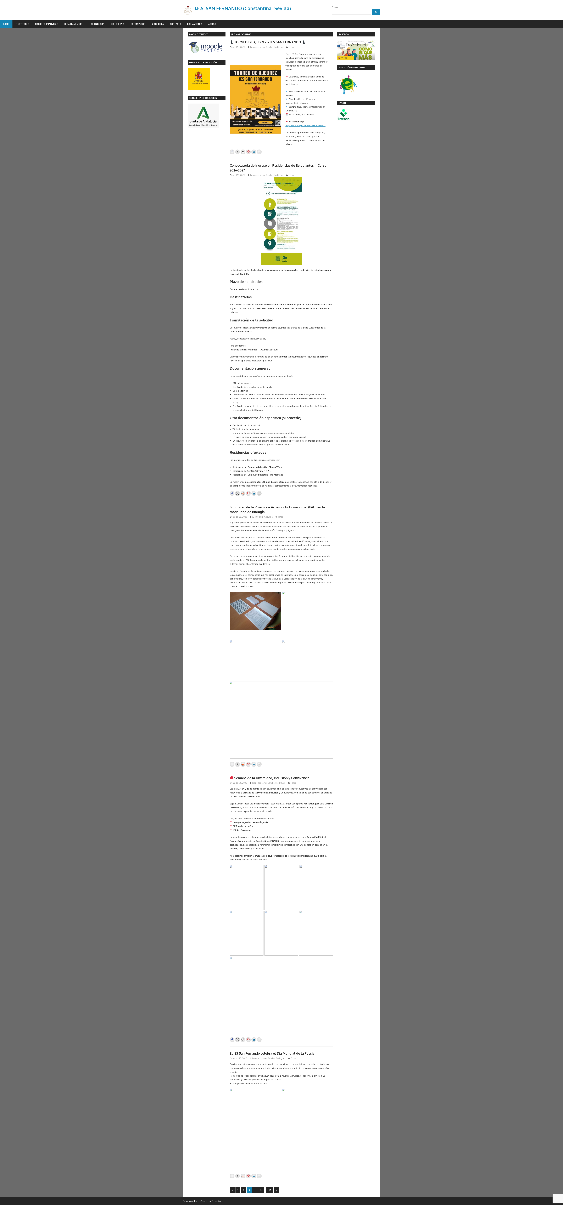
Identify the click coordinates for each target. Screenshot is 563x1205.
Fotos (291, 47)
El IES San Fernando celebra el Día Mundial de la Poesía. (272, 1053)
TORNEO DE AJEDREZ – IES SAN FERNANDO (267, 42)
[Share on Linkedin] (253, 152)
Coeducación (138, 24)
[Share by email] (259, 152)
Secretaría (158, 24)
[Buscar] (376, 12)
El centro (21, 24)
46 (269, 1190)
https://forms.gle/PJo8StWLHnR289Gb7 (305, 125)
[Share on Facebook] (232, 152)
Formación (193, 24)
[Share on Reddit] (243, 152)
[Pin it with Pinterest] (248, 152)
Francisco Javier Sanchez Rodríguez (266, 47)
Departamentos (73, 24)
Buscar (335, 7)
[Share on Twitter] (237, 152)
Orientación (97, 24)
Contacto (175, 24)
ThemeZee (217, 1201)
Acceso (212, 24)
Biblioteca (116, 24)
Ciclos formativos (45, 24)
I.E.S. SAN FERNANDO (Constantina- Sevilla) (243, 8)
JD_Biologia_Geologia (262, 517)
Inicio (6, 24)
